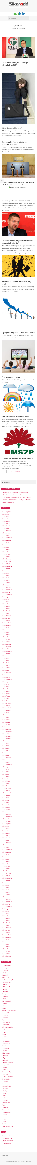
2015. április (5, 833)
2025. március (6, 552)
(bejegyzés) (7, 1138)
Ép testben (5, 991)
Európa (4, 994)
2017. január (5, 783)
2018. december (6, 729)
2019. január (5, 727)
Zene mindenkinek (7, 1126)
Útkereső (4, 1114)
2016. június (5, 800)
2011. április (5, 946)
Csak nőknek (6, 977)
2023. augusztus (6, 597)
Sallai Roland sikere (8, 502)
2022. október (6, 620)
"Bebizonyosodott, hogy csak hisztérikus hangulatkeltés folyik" (17, 241)
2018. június (5, 743)
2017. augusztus (6, 767)
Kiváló (4, 1039)
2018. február (6, 753)
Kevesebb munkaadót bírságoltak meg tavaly (16, 282)
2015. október (6, 819)
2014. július (5, 854)
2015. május (5, 831)
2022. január (5, 642)
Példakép (4, 1088)
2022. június (5, 630)
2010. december (6, 956)
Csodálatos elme (6, 982)
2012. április (5, 918)
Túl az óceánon (6, 1110)
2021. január (5, 670)
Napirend (5, 1074)
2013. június (5, 885)
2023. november (7, 590)
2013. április (5, 890)
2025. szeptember (7, 538)
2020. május (5, 689)
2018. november (7, 731)
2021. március (6, 665)
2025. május (5, 547)
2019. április (5, 720)
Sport (4, 1095)
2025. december (6, 530)
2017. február (6, 781)
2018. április (5, 748)
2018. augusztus (6, 738)
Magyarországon (7, 1058)
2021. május (5, 660)
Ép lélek (4, 989)
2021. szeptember (7, 651)
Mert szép (5, 1060)
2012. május (5, 916)
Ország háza (5, 1084)
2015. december (6, 814)
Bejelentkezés (6, 1136)
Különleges (5, 1048)
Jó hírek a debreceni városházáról (11, 495)
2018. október (6, 734)
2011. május (5, 944)
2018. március (6, 750)
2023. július (5, 599)
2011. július (5, 939)
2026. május (5, 519)
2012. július (5, 911)
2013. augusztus (6, 880)
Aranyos (4, 973)
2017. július (5, 769)
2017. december (6, 757)
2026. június (5, 516)
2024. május (5, 575)
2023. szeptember (7, 594)
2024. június (5, 573)
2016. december (6, 786)
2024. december (6, 559)
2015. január (5, 840)
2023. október (6, 592)
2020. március (6, 694)
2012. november (7, 902)
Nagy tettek (5, 1065)
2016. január (5, 812)
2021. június (5, 658)
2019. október (6, 705)
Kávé (3, 1029)
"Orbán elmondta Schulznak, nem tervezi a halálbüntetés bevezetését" (18, 183)
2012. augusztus (6, 909)
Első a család (6, 987)
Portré (4, 1093)
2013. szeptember (7, 878)
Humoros (5, 1017)
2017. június (5, 772)
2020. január (5, 698)
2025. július (5, 542)
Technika (4, 1100)
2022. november (7, 618)
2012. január (5, 925)
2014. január (5, 868)
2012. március (6, 920)
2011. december (6, 928)
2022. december (6, 616)
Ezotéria (4, 999)
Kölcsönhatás (6, 1041)
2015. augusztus (6, 824)
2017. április (5, 776)
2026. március (6, 523)
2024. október (6, 564)
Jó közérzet (5, 1025)
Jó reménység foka (7, 1027)
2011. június (5, 942)
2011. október (6, 932)
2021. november (7, 646)
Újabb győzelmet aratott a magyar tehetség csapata (16, 497)
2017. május (5, 774)
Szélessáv (5, 1098)
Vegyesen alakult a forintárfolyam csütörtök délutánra (14, 143)
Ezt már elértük (6, 1001)
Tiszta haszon (6, 1103)
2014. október (6, 847)
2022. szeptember (7, 623)
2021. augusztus (6, 653)
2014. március (6, 864)
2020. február (6, 696)
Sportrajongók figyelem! (11, 377)
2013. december (6, 871)
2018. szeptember (7, 736)
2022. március (6, 637)
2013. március (6, 892)
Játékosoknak (6, 1022)
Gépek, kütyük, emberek (9, 1010)
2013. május (5, 887)
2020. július (5, 684)
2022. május (5, 632)
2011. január (5, 954)
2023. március (6, 608)
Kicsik (4, 1034)
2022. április (5, 634)
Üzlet (3, 1117)
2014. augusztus (6, 852)
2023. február (6, 611)
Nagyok (4, 1067)
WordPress (28, 1161)
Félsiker (4, 1003)
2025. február (6, 554)
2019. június (5, 715)
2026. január (5, 528)
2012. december (6, 899)
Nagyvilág (5, 1069)
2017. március (6, 779)
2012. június (5, 913)
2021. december (6, 644)
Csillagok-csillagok (7, 980)
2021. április (5, 663)
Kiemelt (4, 1036)
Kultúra (4, 1051)
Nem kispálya (6, 1079)
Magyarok (5, 1055)
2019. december (6, 701)
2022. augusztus (6, 625)
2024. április (5, 578)
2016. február (6, 809)
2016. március (6, 807)
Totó (3, 1105)
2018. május (5, 746)
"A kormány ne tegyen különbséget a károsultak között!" (16, 63)
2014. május (5, 859)
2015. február (6, 838)
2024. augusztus (6, 568)
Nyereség (5, 1081)
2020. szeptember (7, 679)
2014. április (5, 861)
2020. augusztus (6, 682)
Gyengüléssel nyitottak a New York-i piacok (18, 332)
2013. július (5, 883)
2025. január (5, 556)
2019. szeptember (7, 708)
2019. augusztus (6, 710)
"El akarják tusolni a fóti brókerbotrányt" (18, 458)
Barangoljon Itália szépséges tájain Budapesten (15, 492)
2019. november (7, 703)
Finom (4, 1006)
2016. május (5, 802)
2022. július (5, 627)
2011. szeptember (7, 935)
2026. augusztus (6, 512)
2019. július (5, 712)
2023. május (5, 604)
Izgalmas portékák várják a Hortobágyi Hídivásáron (16, 500)
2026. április (5, 521)
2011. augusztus (6, 937)
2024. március (6, 580)
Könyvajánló (6, 1043)
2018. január (5, 755)
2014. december (6, 842)
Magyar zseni (6, 1053)
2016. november (7, 788)
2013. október (6, 876)
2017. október (6, 762)
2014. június (5, 857)
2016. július (5, 798)
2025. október (6, 535)
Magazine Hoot (16, 1161)
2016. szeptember (7, 793)
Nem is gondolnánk (7, 1077)
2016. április (5, 805)
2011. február (6, 951)
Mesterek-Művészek (7, 1062)
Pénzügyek (5, 1091)
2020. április (5, 691)
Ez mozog (5, 996)
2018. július (5, 741)
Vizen (4, 1121)
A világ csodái (6, 968)
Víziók (4, 1124)
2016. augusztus (6, 795)
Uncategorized (6, 1112)
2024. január (5, 585)
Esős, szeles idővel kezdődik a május (15, 416)
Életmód (4, 984)
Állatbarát (5, 970)
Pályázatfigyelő (6, 1086)
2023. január (5, 613)
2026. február (6, 526)
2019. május (5, 717)
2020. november (7, 675)
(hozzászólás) (7, 1141)
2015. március (6, 835)
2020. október (6, 677)
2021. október (6, 649)
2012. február (6, 923)
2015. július (5, 826)
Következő (17, 471)
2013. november (7, 873)
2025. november (7, 533)
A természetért (6, 965)
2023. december (6, 587)
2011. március (6, 949)
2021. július (5, 656)
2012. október (6, 904)
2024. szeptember (7, 566)
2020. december (6, 672)
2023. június (5, 601)
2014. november (7, 845)
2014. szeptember (7, 850)
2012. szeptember (7, 906)
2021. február (6, 668)
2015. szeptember (7, 821)
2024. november (7, 561)
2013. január (5, 897)
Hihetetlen (5, 1015)
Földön (4, 1008)
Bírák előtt (5, 975)
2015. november (7, 816)
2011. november (7, 930)
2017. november (7, 760)
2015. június (5, 828)
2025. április (5, 549)
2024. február (6, 582)
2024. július (5, 571)
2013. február (6, 894)
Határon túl (5, 1013)
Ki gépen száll (6, 1032)
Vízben (4, 1119)
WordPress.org (6, 1143)
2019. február (6, 724)
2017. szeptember (7, 764)
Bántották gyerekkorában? (12, 128)
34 (11, 471)
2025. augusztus (6, 540)
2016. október (6, 790)
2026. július (5, 514)
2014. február (6, 866)
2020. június (5, 686)
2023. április (5, 606)
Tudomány (5, 1107)
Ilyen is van (5, 1020)
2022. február (6, 639)
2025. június (5, 545)
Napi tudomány (6, 1072)
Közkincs (5, 1046)
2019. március (6, 722)
